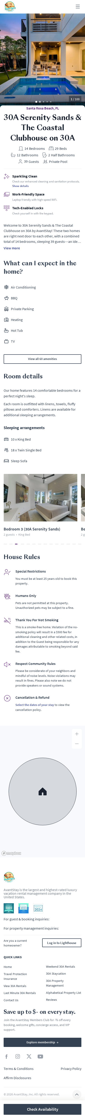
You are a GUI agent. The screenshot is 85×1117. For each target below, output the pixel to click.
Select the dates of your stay (34, 705)
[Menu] (77, 7)
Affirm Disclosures (17, 1078)
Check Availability (42, 1109)
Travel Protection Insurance (15, 976)
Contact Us (11, 1000)
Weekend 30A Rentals (60, 967)
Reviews (51, 1000)
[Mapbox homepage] (11, 853)
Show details (20, 186)
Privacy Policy (71, 1068)
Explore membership (42, 1042)
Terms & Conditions (19, 1068)
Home (8, 967)
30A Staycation (56, 973)
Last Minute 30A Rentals (20, 993)
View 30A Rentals (15, 986)
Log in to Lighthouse (61, 943)
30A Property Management (55, 983)
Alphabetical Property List (63, 993)
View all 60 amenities (42, 359)
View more (12, 248)
